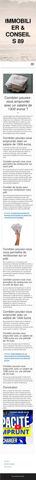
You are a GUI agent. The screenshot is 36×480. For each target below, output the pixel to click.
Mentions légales (9, 464)
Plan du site (7, 467)
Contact (6, 461)
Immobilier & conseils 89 (18, 30)
